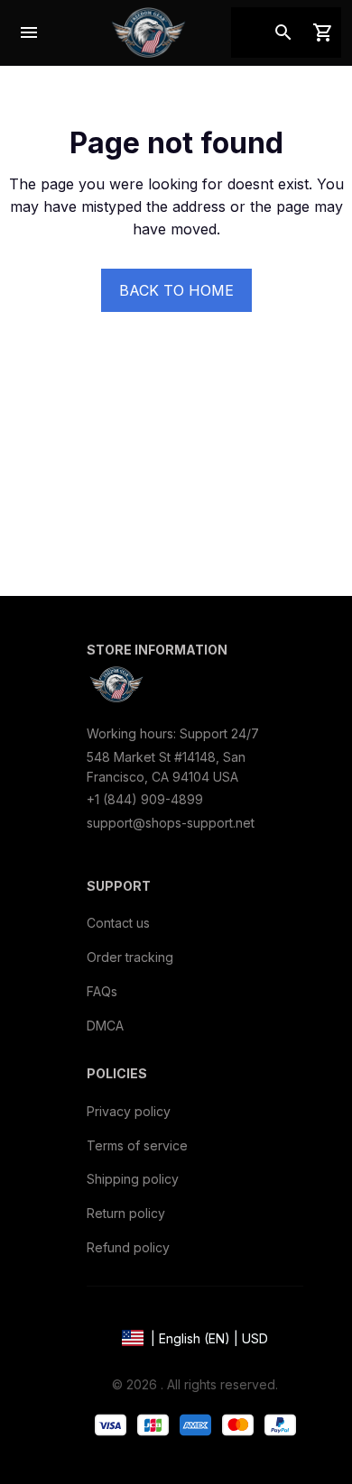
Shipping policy (133, 1178)
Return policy (126, 1213)
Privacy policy (129, 1111)
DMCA (105, 1025)
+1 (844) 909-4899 (145, 799)
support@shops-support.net (171, 822)
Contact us (118, 922)
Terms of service (137, 1145)
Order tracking (130, 957)
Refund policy (128, 1247)
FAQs (102, 991)
